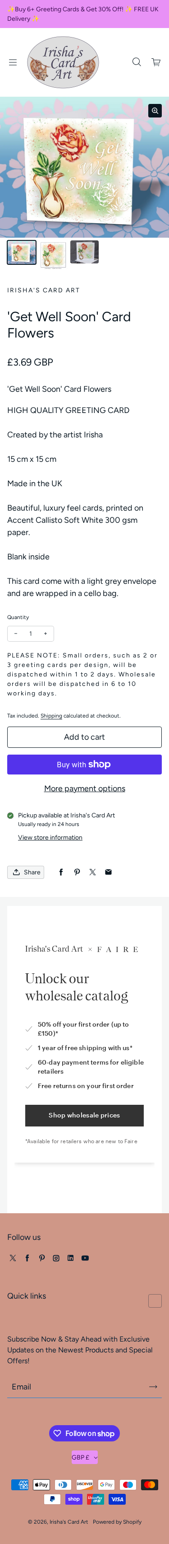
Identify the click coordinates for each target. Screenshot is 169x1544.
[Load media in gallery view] (21, 252)
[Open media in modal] (155, 110)
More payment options (84, 788)
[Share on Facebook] (61, 872)
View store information (50, 837)
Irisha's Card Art (69, 1522)
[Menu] (12, 62)
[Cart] (156, 62)
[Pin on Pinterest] (76, 872)
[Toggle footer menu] (155, 1301)
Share (32, 872)
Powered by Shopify (117, 1522)
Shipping (51, 716)
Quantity (18, 617)
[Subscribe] (153, 1386)
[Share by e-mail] (108, 872)
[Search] (136, 62)
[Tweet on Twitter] (92, 872)
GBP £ (80, 1457)
